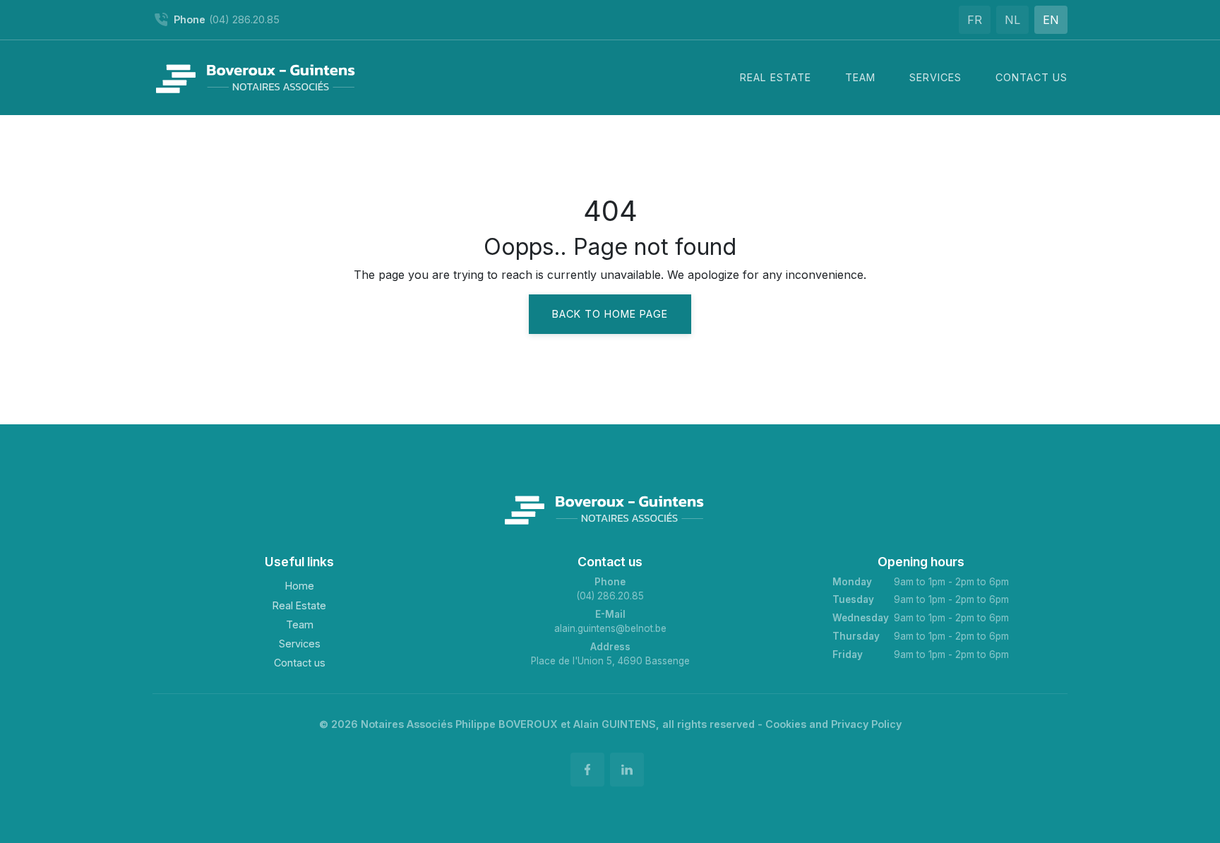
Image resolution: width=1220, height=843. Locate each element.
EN (1051, 20)
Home (299, 586)
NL (1012, 20)
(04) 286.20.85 (610, 596)
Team (299, 624)
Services (300, 644)
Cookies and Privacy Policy (833, 724)
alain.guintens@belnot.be (610, 628)
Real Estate (299, 605)
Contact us (299, 663)
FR (974, 20)
